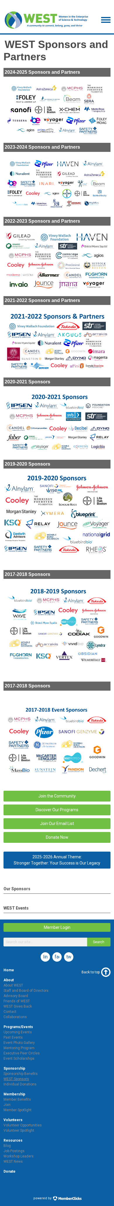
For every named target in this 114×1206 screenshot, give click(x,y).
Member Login (57, 927)
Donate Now (57, 837)
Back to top (91, 972)
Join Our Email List (57, 823)
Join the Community (57, 796)
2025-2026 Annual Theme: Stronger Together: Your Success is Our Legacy (57, 860)
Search (98, 942)
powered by (42, 1198)
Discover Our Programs (57, 809)
